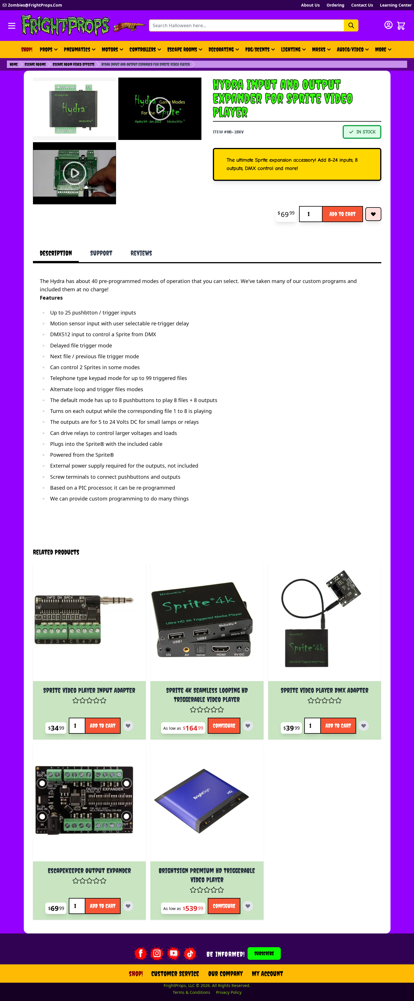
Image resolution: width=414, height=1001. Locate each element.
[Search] (351, 25)
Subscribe (264, 953)
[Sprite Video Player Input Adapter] (89, 624)
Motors (110, 49)
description (56, 253)
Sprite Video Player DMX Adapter (324, 690)
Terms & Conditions (191, 992)
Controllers (143, 49)
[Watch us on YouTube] (173, 953)
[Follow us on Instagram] (157, 953)
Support (101, 253)
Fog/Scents (257, 49)
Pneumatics (77, 49)
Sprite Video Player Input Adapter (89, 690)
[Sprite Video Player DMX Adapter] (324, 624)
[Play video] (159, 109)
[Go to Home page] (65, 25)
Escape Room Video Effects (74, 64)
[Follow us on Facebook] (140, 953)
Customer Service (175, 974)
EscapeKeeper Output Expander (89, 871)
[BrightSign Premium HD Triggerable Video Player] (207, 805)
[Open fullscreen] (74, 109)
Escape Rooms (182, 49)
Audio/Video (350, 49)
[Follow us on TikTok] (190, 953)
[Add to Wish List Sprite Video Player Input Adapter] (128, 726)
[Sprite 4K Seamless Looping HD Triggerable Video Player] (207, 624)
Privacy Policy (229, 992)
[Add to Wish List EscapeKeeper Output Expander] (128, 906)
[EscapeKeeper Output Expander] (89, 805)
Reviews (141, 253)
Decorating (221, 49)
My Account (267, 974)
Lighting (291, 49)
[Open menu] (12, 26)
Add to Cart (342, 214)
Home (14, 64)
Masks (318, 49)
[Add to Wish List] (373, 214)
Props (46, 49)
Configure (224, 725)
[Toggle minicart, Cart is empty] (401, 26)
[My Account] (388, 25)
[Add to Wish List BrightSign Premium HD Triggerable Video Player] (248, 906)
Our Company (225, 974)
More (384, 51)
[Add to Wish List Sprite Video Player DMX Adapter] (363, 726)
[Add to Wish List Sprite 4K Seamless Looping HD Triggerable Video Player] (248, 726)
